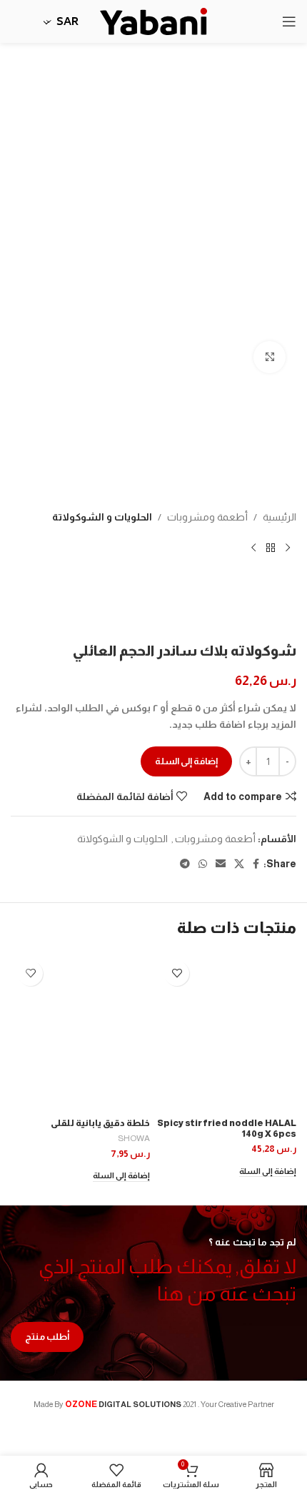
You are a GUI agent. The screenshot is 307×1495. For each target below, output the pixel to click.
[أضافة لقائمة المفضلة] (176, 973)
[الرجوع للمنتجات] (270, 547)
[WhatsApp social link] (202, 864)
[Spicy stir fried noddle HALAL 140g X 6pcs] (226, 1033)
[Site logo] (153, 20)
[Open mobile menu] (289, 21)
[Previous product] (287, 547)
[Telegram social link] (185, 864)
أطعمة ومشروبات (207, 517)
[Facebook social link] (255, 864)
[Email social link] (220, 864)
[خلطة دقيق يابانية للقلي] (80, 1033)
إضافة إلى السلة (186, 761)
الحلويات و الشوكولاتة (102, 517)
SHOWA (134, 1138)
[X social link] (239, 864)
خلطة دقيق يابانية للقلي (100, 1123)
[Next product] (253, 547)
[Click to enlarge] (269, 357)
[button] (267, 1172)
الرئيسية (279, 517)
